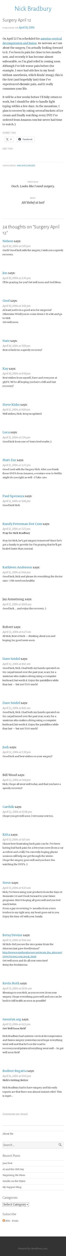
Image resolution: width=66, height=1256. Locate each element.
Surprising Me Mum (14, 1175)
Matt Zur (9, 460)
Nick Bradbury (33, 8)
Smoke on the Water (14, 1181)
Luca (6, 432)
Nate (6, 341)
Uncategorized (26, 165)
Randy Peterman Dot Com (22, 524)
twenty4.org (12, 1019)
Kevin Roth (11, 983)
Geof (6, 301)
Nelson (8, 241)
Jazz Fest (7, 1163)
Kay (5, 369)
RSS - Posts (11, 1220)
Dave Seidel (11, 659)
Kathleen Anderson (17, 567)
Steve (7, 883)
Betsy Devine (12, 935)
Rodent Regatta (15, 1071)
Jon (5, 273)
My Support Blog (12, 1187)
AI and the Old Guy (13, 1169)
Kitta (6, 834)
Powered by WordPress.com (32, 1248)
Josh (6, 747)
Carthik (8, 807)
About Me (8, 1133)
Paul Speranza (13, 496)
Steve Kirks (11, 405)
